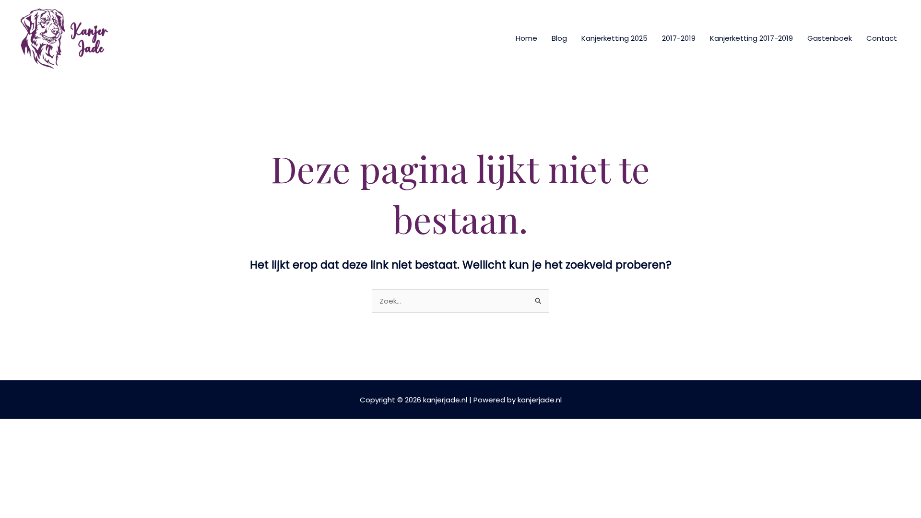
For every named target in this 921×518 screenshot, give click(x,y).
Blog (559, 38)
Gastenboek (829, 38)
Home (526, 38)
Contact (881, 38)
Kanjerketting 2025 (614, 38)
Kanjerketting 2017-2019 (751, 38)
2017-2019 (679, 38)
